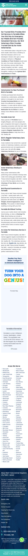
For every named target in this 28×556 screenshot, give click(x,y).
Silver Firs (5, 441)
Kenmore (5, 454)
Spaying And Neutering (7, 510)
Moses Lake (6, 461)
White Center (6, 393)
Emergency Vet (5, 503)
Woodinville (6, 370)
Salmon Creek (7, 413)
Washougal (6, 398)
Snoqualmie (6, 376)
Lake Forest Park (7, 374)
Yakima (18, 441)
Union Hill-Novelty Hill (8, 449)
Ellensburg (6, 411)
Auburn (18, 435)
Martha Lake (6, 445)
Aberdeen (5, 400)
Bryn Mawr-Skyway (8, 406)
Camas (18, 374)
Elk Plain (5, 387)
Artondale (5, 381)
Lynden (5, 391)
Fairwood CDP (7, 409)
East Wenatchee (7, 378)
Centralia (5, 407)
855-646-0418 (10, 531)
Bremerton (19, 409)
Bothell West (6, 420)
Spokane (18, 458)
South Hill (19, 426)
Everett (18, 448)
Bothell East (6, 372)
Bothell (18, 411)
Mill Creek (5, 428)
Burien (18, 413)
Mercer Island (20, 370)
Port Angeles (6, 419)
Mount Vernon (20, 393)
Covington (5, 426)
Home (3, 26)
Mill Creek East (20, 372)
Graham (18, 385)
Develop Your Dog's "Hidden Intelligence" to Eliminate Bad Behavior (14, 260)
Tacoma (18, 456)
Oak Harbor (6, 456)
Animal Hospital (5, 507)
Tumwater (19, 368)
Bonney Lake (6, 443)
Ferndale (8, 26)
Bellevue (18, 452)
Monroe (5, 417)
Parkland (18, 400)
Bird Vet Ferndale (17, 26)
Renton (18, 446)
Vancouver (19, 454)
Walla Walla (19, 387)
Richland (18, 420)
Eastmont (5, 452)
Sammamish (19, 424)
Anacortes (5, 404)
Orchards (18, 378)
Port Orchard (6, 389)
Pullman (18, 383)
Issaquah (18, 404)
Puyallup (18, 406)
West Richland (7, 394)
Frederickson (6, 439)
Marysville (19, 428)
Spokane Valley (20, 445)
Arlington (5, 415)
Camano (5, 402)
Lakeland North (7, 380)
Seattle (18, 459)
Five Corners (6, 422)
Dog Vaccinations (6, 516)
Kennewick (19, 433)
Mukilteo (5, 433)
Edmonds (18, 407)
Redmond (19, 430)
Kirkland (18, 439)
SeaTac (18, 380)
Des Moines (19, 381)
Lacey (17, 415)
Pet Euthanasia (5, 519)
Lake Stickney (6, 383)
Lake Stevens (20, 396)
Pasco (18, 432)
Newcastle (5, 368)
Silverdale (5, 432)
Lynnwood (19, 402)
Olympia (18, 417)
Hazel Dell (5, 437)
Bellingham (19, 437)
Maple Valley (19, 376)
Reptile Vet (4, 522)
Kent (17, 450)
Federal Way (19, 443)
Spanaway (19, 391)
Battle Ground (6, 424)
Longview (18, 398)
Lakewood (19, 422)
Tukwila (5, 435)
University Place (20, 389)
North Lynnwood (7, 459)
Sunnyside (6, 396)
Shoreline (18, 419)
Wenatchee (19, 394)
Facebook (22, 554)
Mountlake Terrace (8, 430)
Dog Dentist (4, 513)
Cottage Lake (6, 446)
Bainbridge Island (7, 458)
